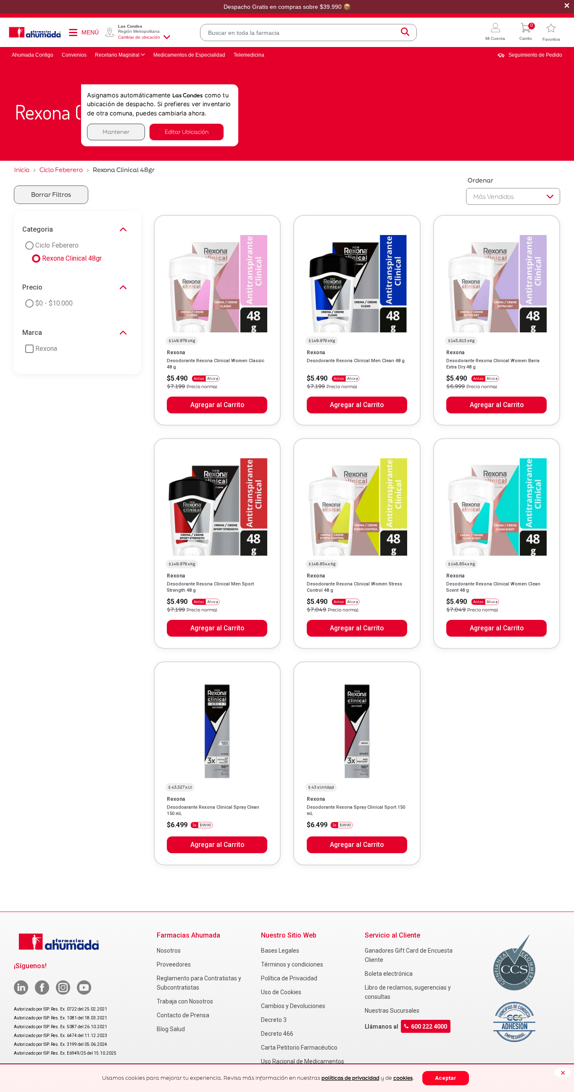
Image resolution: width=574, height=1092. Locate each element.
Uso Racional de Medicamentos (302, 1061)
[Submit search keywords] (405, 32)
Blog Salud (171, 1029)
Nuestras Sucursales (392, 1010)
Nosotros (169, 950)
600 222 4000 (429, 1026)
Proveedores (174, 964)
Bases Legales (280, 950)
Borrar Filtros (51, 195)
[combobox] (308, 32)
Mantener (116, 132)
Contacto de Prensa (183, 1015)
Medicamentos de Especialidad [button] (189, 55)
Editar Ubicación (186, 132)
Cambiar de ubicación (139, 37)
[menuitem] (529, 55)
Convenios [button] (74, 55)
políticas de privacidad (350, 1078)
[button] (495, 32)
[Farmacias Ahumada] (35, 32)
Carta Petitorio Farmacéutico (299, 1047)
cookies (403, 1078)
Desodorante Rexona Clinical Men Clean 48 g (356, 360)
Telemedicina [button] (249, 55)
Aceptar (445, 1078)
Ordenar (480, 180)
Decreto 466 (277, 1033)
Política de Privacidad (289, 978)
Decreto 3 (274, 1019)
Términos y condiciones (292, 964)
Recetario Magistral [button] (117, 55)
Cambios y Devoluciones (293, 1006)
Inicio (21, 170)
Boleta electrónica (389, 973)
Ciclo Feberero (61, 170)
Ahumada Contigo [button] (32, 55)
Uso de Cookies (281, 992)
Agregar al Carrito (217, 405)
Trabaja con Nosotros (185, 1001)
